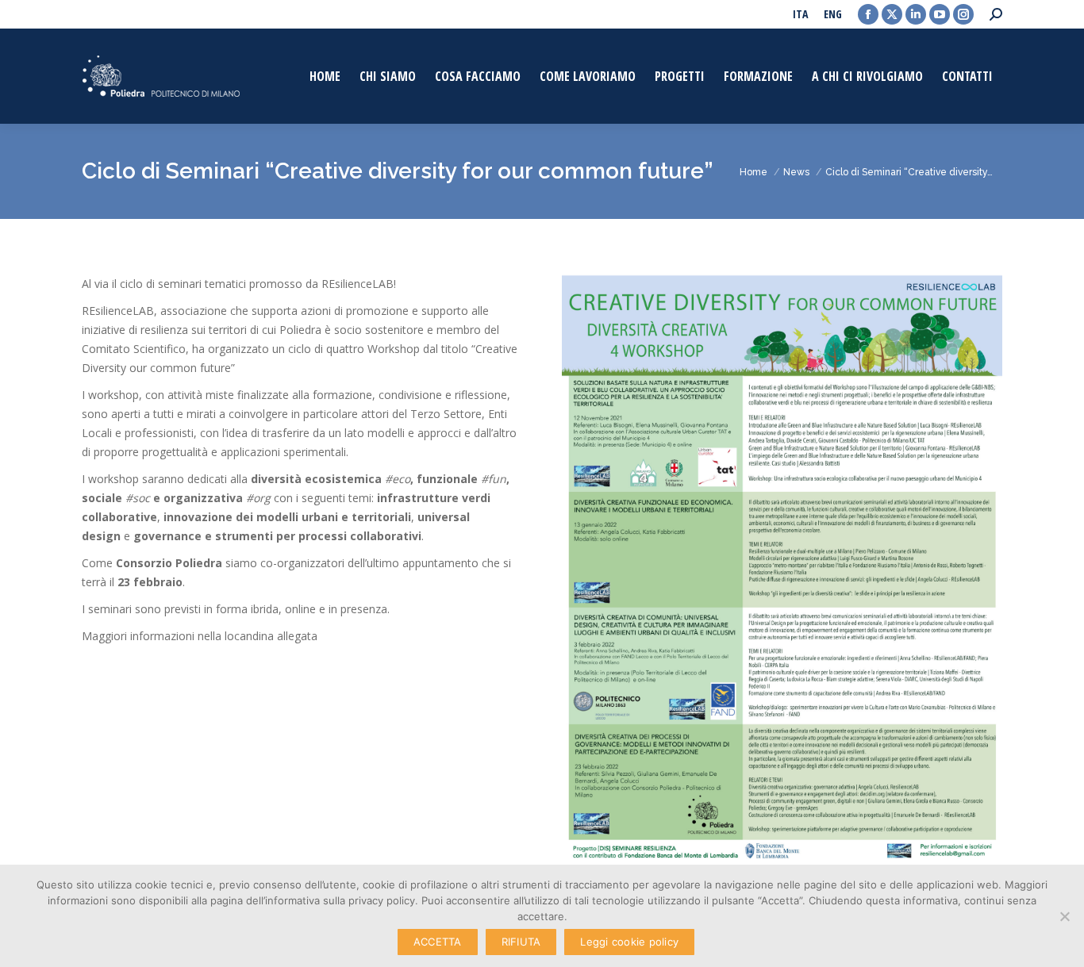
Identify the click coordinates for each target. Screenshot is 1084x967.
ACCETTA (437, 941)
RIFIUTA (521, 941)
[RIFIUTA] (1064, 916)
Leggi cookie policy (629, 941)
